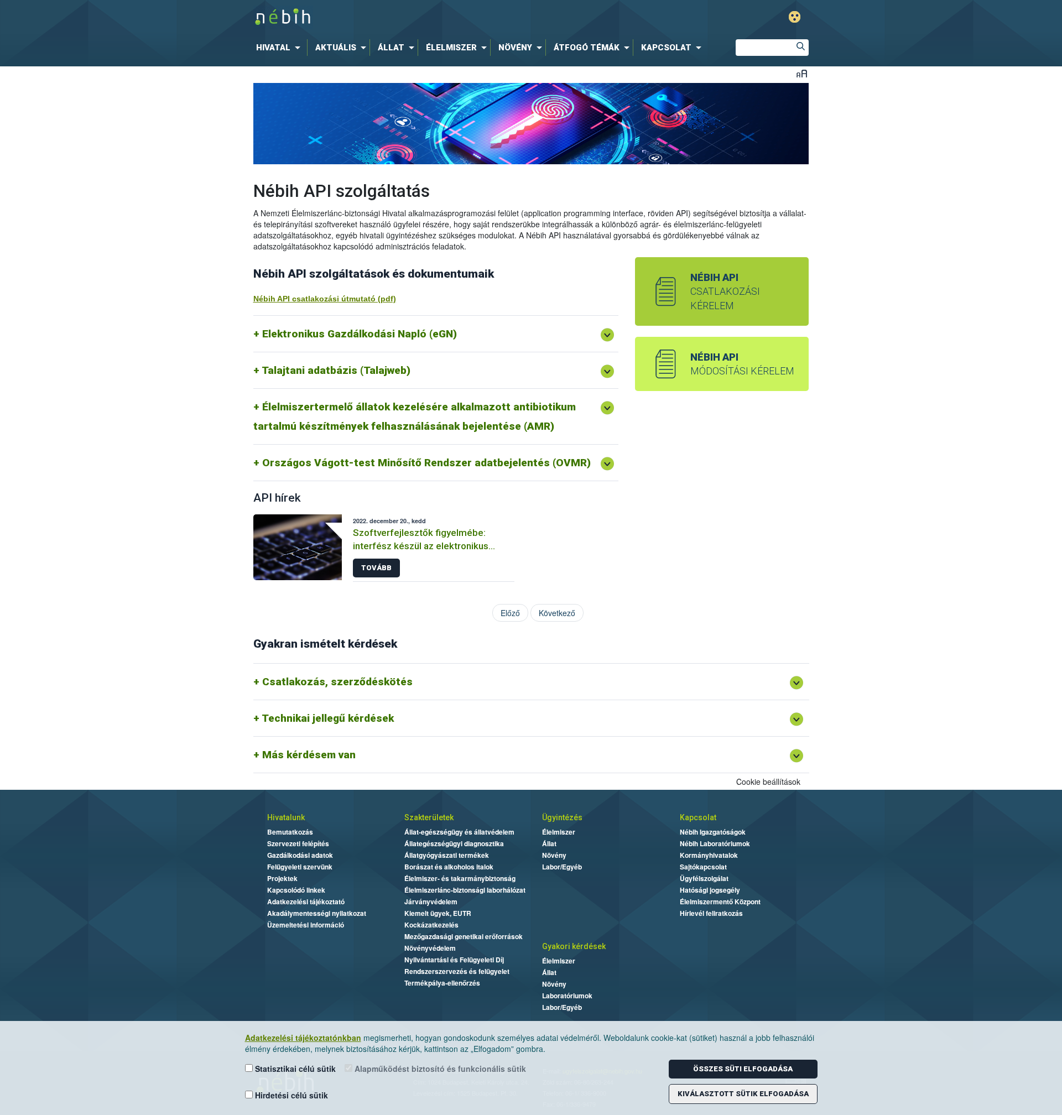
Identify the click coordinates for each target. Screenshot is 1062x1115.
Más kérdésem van (309, 754)
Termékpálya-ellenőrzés (442, 983)
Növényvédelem (430, 948)
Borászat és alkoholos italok (448, 867)
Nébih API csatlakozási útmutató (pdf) (324, 298)
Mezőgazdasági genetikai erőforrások (463, 936)
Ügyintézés (562, 817)
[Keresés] (800, 47)
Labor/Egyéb (562, 867)
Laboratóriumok (567, 996)
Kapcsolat (698, 817)
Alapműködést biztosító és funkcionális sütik (439, 1068)
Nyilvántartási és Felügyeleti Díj (454, 960)
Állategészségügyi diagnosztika (454, 843)
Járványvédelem (430, 901)
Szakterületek (429, 817)
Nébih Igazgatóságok (713, 832)
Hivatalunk (286, 817)
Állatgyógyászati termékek (446, 855)
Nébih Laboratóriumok (715, 843)
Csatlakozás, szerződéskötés (337, 681)
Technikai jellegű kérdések (328, 718)
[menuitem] (280, 47)
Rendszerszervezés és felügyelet (456, 971)
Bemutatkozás (290, 832)
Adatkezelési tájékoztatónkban (303, 1037)
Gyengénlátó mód (794, 17)
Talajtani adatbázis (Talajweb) (336, 370)
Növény (554, 855)
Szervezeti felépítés (298, 843)
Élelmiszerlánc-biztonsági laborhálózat (464, 890)
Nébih (413, 17)
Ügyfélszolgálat (704, 878)
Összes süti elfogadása (743, 1069)
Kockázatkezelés (431, 925)
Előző (510, 612)
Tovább (376, 568)
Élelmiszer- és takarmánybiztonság (460, 878)
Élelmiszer (558, 832)
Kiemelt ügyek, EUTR (437, 913)
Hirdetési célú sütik (290, 1095)
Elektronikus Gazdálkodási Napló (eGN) (359, 333)
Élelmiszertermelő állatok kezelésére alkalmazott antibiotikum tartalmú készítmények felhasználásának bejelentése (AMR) (414, 416)
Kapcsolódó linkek (296, 890)
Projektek (282, 878)
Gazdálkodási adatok (300, 855)
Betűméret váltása (802, 73)
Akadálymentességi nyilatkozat (316, 913)
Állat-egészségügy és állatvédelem (459, 832)
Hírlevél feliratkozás (711, 913)
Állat (549, 843)
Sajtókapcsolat (703, 867)
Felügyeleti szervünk (299, 867)
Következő (557, 612)
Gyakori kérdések (574, 946)
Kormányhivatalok (709, 855)
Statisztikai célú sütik (294, 1068)
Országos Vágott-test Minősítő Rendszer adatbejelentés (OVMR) (426, 462)
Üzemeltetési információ (305, 925)
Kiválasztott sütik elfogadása (743, 1094)
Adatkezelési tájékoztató (306, 901)
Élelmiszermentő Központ (720, 901)
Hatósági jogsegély (710, 890)
